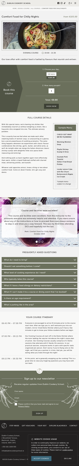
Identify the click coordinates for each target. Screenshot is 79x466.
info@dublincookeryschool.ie (13, 451)
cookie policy (67, 450)
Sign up (39, 413)
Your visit (42, 426)
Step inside (14, 426)
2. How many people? (51, 85)
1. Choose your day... (51, 69)
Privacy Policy (23, 406)
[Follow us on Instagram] (61, 3)
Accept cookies (41, 458)
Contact (73, 426)
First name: (19, 391)
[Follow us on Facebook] (58, 3)
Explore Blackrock (58, 426)
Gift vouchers (28, 426)
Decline (68, 458)
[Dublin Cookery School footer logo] (4, 425)
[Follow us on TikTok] (64, 3)
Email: (17, 398)
